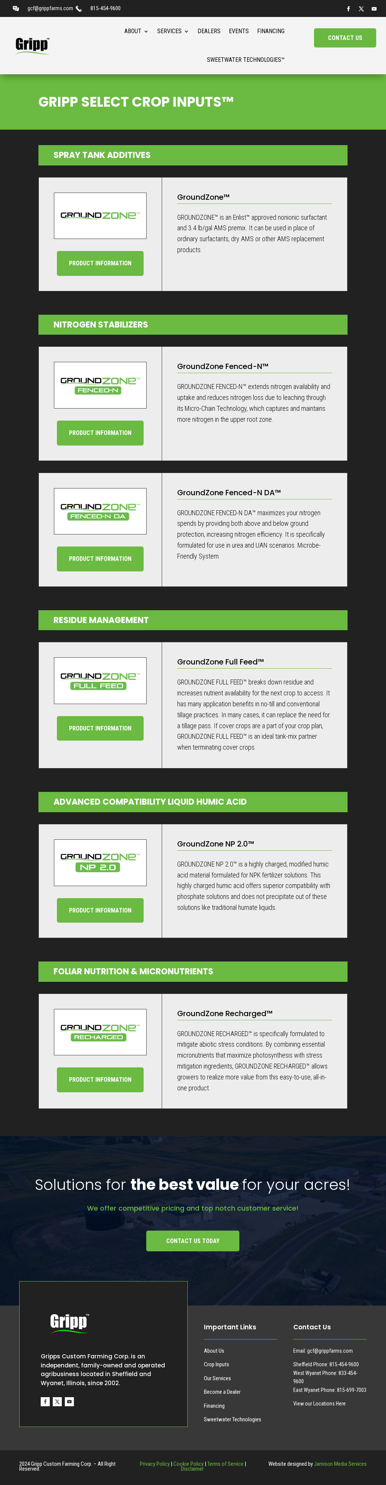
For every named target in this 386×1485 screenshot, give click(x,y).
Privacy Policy (155, 1464)
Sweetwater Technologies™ (246, 59)
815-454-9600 (105, 8)
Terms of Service (225, 1464)
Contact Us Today (192, 1241)
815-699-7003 (351, 1390)
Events (239, 31)
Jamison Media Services (340, 1464)
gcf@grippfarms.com (50, 8)
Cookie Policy (188, 1464)
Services (169, 31)
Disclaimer (193, 1468)
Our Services (217, 1378)
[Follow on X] (361, 9)
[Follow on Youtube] (374, 9)
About (132, 31)
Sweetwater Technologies (232, 1419)
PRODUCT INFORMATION (100, 263)
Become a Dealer (222, 1392)
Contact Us (345, 37)
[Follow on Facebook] (348, 9)
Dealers (209, 31)
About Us (214, 1350)
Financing (271, 31)
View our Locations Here (319, 1404)
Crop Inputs (216, 1364)
